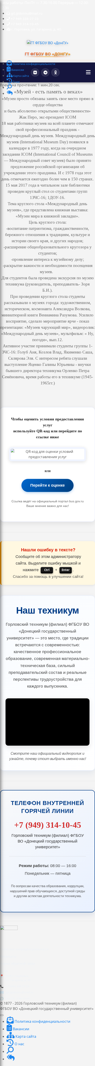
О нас (4, 971)
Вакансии (20, 1028)
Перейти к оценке (47, 485)
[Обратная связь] (10, 94)
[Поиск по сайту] (9, 88)
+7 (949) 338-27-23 (17, 986)
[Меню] (88, 72)
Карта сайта (25, 1036)
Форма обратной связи (17, 963)
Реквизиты (8, 956)
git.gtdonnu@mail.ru (19, 992)
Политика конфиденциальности (24, 949)
